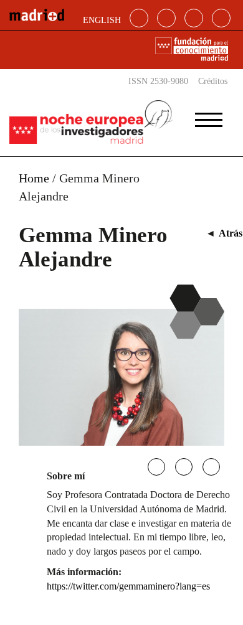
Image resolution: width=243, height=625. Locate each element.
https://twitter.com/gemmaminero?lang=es (128, 586)
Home (34, 178)
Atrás (230, 233)
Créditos (212, 81)
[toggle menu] (209, 115)
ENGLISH (102, 20)
